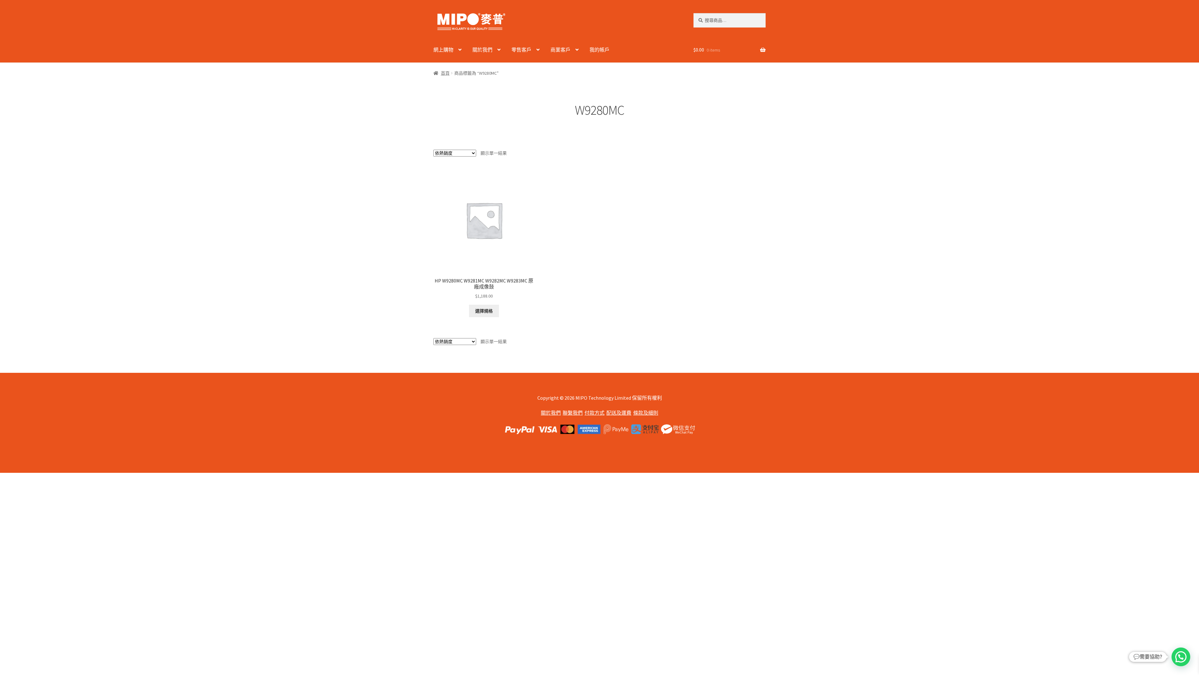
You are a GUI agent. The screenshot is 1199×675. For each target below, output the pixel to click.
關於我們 (482, 50)
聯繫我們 (573, 413)
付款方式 (594, 413)
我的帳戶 (599, 50)
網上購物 (443, 50)
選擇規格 (484, 311)
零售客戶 (521, 50)
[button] (1181, 657)
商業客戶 (560, 50)
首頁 (445, 73)
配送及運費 (618, 413)
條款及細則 (645, 413)
